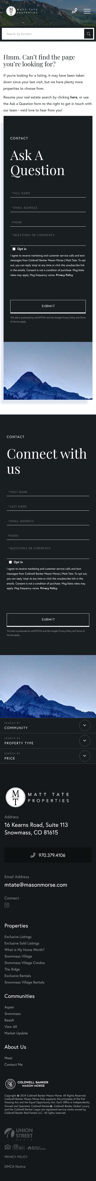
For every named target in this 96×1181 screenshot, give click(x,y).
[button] (88, 34)
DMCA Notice (15, 1166)
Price (9, 758)
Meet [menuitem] (8, 1058)
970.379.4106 (52, 855)
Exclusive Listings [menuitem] (17, 936)
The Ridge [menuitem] (12, 969)
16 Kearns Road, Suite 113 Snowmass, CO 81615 (36, 828)
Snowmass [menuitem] (12, 1013)
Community (16, 728)
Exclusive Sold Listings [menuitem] (21, 943)
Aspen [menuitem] (9, 1007)
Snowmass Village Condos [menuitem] (24, 962)
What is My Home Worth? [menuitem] (24, 949)
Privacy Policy (64, 275)
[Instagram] (6, 905)
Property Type (19, 743)
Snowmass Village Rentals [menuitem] (24, 982)
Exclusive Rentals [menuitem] (17, 975)
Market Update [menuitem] (16, 1033)
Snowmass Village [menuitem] (18, 956)
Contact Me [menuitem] (13, 1064)
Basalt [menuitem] (9, 1020)
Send (48, 306)
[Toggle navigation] (87, 11)
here (73, 97)
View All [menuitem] (10, 1026)
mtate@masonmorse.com (35, 884)
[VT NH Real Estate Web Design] (48, 1134)
